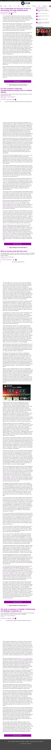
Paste (1, 0)
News (10, 6)
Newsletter (45, 6)
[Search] (1, 6)
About (9, 741)
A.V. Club (4, 0)
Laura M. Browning (4, 12)
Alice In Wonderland (17, 67)
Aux (39, 6)
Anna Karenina (9, 67)
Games (28, 6)
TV (14, 6)
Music (23, 6)
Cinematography (9, 259)
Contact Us (41, 741)
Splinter (11, 0)
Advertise (17, 741)
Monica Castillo (4, 96)
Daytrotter (15, 0)
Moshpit (19, 0)
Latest (5, 6)
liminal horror (9, 99)
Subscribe (34, 6)
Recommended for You (41, 8)
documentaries (9, 618)
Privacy (36, 741)
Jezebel (8, 0)
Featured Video (39, 26)
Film (18, 6)
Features (4, 13)
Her (3, 15)
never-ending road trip (28, 155)
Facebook (27, 741)
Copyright (32, 741)
